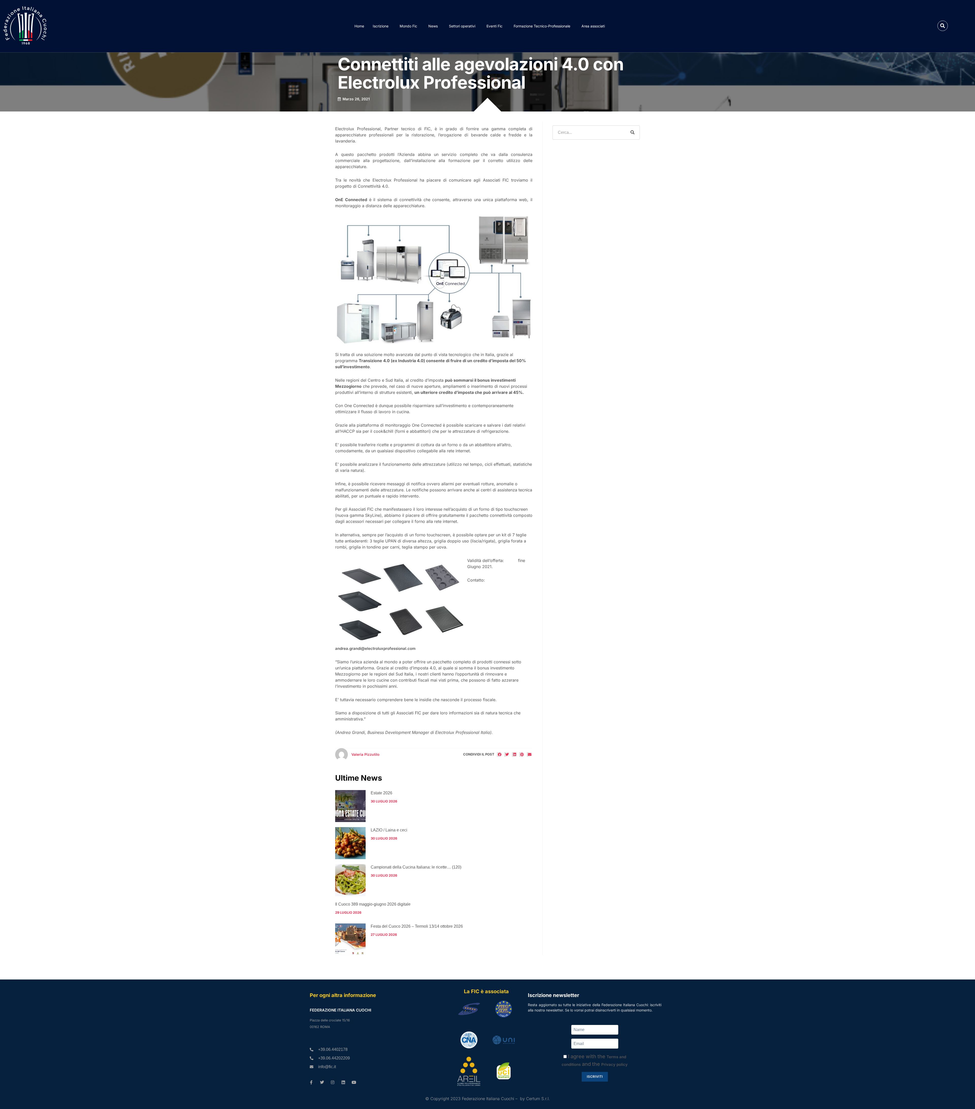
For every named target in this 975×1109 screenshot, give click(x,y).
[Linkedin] (343, 1082)
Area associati (593, 26)
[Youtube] (354, 1082)
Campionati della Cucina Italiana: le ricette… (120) (416, 867)
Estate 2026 (381, 793)
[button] (942, 26)
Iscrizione (380, 26)
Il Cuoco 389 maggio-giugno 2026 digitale (373, 904)
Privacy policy (614, 1064)
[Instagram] (333, 1082)
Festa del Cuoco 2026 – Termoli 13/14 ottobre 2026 (417, 926)
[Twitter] (322, 1082)
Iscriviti (595, 1076)
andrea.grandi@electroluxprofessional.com (375, 648)
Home (359, 26)
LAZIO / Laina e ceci (389, 830)
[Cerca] (632, 132)
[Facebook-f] (311, 1082)
